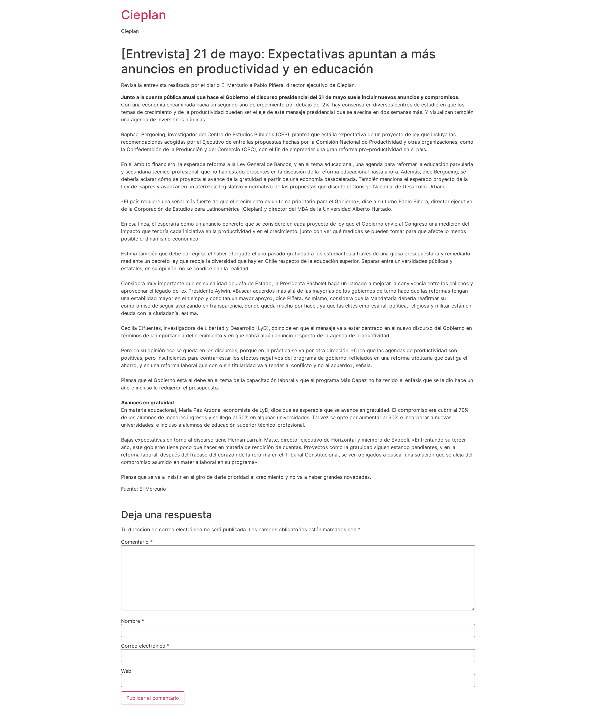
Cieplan (143, 14)
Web (126, 670)
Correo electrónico (145, 645)
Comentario (137, 541)
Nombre (132, 620)
